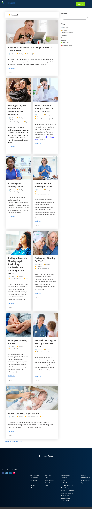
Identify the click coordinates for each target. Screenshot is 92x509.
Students (29, 54)
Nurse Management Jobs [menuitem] (67, 485)
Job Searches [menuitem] (65, 475)
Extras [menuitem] (83, 475)
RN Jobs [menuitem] (63, 480)
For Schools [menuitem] (33, 480)
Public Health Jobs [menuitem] (65, 498)
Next (20, 441)
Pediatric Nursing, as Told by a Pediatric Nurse (45, 343)
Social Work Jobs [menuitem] (65, 500)
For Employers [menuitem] (34, 477)
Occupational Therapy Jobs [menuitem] (67, 490)
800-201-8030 (6, 469)
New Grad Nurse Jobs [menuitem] (66, 482)
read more (11, 68)
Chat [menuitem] (46, 477)
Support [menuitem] (48, 475)
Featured (12, 54)
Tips (36, 54)
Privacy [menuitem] (47, 485)
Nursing (21, 54)
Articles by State (67, 45)
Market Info (65, 42)
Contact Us (15, 469)
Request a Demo (46, 456)
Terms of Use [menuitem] (48, 482)
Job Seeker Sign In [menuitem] (85, 480)
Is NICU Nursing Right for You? (24, 413)
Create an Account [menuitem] (49, 480)
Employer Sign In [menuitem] (85, 477)
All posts (15, 441)
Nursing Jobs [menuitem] (64, 477)
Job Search (64, 35)
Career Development (16, 122)
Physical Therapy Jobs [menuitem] (66, 488)
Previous (8, 441)
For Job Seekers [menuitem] (34, 482)
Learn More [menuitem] (34, 475)
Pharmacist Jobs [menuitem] (65, 495)
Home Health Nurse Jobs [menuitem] (67, 493)
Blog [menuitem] (82, 482)
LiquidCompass (43, 507)
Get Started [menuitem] (33, 485)
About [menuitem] (32, 488)
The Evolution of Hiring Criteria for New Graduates (44, 108)
